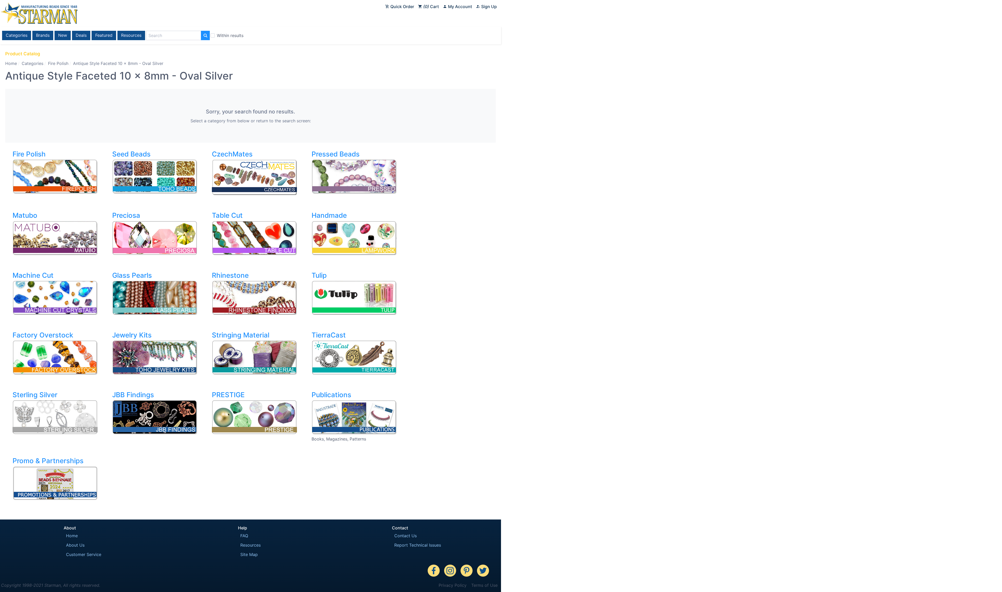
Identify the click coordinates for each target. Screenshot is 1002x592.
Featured (103, 35)
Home (11, 63)
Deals (81, 35)
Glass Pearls (132, 275)
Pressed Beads (336, 154)
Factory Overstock (43, 335)
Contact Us (405, 535)
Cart (432, 6)
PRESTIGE (228, 395)
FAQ (244, 535)
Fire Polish (58, 63)
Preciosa (126, 215)
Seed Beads (131, 154)
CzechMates (232, 154)
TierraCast (329, 335)
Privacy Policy (453, 585)
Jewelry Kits (132, 335)
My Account (459, 6)
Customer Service (83, 554)
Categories (16, 35)
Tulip (319, 275)
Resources (131, 35)
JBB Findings (133, 395)
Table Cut (227, 215)
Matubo (25, 215)
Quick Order (401, 6)
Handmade (329, 215)
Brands (43, 35)
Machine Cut (33, 275)
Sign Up (488, 6)
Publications (331, 395)
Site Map (249, 554)
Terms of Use (484, 585)
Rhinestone (230, 275)
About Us (75, 545)
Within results (230, 35)
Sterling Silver (35, 395)
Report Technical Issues (417, 545)
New (62, 35)
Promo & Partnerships (48, 461)
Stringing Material (240, 335)
